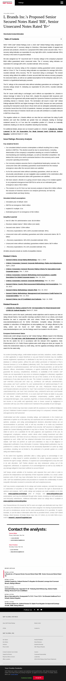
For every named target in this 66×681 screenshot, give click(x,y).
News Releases (38, 642)
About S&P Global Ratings (9, 623)
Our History (5, 642)
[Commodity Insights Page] (35, 610)
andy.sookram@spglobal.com (17, 551)
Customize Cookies (26, 677)
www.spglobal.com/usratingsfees (15, 501)
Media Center (37, 623)
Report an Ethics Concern (9, 656)
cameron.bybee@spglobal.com (18, 540)
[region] (33, 673)
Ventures (5, 644)
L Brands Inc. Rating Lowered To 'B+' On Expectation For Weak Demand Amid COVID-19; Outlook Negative (33, 131)
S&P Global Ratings (10, 616)
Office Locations (6, 659)
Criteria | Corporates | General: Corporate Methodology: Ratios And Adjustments (34, 263)
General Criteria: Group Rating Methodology (21, 260)
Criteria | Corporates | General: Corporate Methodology (25, 281)
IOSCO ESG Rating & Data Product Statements (45, 659)
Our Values (5, 639)
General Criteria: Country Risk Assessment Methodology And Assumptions (32, 284)
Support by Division (7, 654)
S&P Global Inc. (9, 633)
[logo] (7, 2)
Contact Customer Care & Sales (10, 652)
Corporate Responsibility (40, 654)
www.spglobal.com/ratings (17, 494)
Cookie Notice (14, 674)
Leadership (37, 656)
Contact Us (37, 628)
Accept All (38, 677)
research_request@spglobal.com (20, 517)
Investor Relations (38, 639)
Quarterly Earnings (38, 644)
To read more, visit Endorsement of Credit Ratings (30, 338)
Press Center (6, 646)
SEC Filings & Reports (39, 646)
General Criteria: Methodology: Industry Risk (21, 290)
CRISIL (4, 628)
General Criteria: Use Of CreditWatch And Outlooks (23, 299)
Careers (36, 652)
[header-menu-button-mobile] (62, 2)
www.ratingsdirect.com (55, 494)
